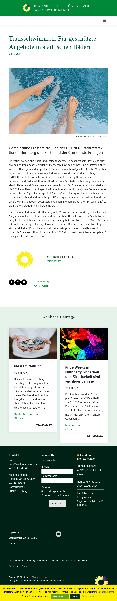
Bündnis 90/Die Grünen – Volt (62, 6)
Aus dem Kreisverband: (86, 457)
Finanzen (19, 418)
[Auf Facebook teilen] (12, 282)
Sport (45, 285)
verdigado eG (58, 580)
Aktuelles (18, 414)
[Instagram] (58, 534)
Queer (37, 285)
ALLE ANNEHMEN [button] (60, 596)
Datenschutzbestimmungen (56, 495)
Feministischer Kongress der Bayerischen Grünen (88, 497)
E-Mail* (45, 466)
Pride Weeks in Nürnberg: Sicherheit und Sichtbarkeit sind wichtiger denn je (82, 374)
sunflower (30, 580)
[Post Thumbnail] (33, 343)
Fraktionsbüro (53, 261)
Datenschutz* (49, 487)
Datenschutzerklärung (104, 591)
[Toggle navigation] (104, 20)
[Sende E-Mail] (24, 282)
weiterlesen (44, 424)
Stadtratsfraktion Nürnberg (52, 10)
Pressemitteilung (41, 281)
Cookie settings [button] (88, 596)
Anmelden (57, 503)
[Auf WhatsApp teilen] (18, 282)
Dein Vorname (49, 476)
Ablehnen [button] (75, 596)
